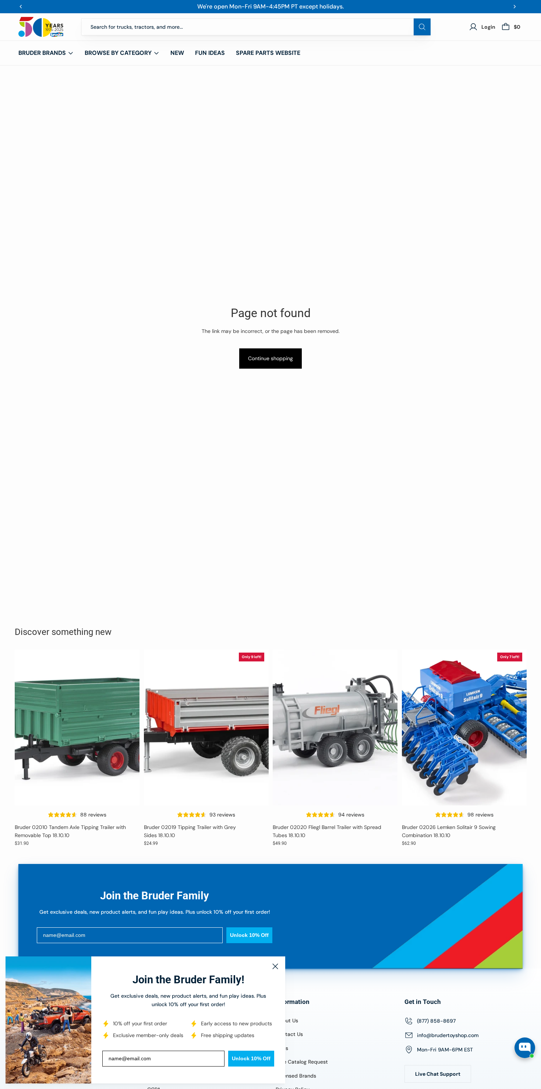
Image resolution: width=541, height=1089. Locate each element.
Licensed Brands (296, 1075)
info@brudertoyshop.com (448, 1035)
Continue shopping (270, 358)
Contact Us (289, 1034)
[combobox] (256, 26)
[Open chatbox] (525, 1047)
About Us (287, 1020)
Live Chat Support (437, 1074)
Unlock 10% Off (251, 1058)
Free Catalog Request (302, 1061)
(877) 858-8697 (436, 1021)
